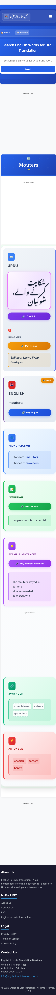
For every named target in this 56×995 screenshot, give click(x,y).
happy (18, 767)
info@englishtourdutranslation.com (20, 976)
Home (7, 32)
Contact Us (7, 907)
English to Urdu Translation (16, 917)
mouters (24, 32)
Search (28, 69)
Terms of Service (10, 938)
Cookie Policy (8, 943)
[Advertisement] (28, 123)
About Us (6, 902)
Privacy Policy (9, 933)
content (33, 760)
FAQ (3, 912)
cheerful (19, 760)
